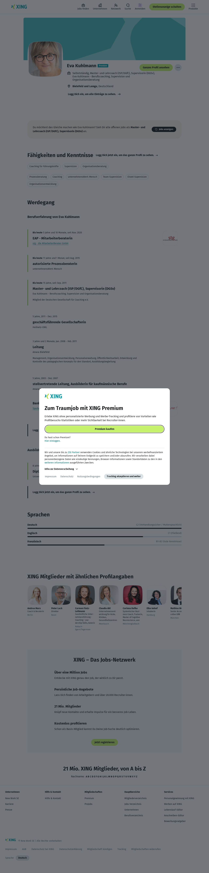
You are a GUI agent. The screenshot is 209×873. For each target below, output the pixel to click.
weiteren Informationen (57, 462)
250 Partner (74, 452)
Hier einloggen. (52, 441)
